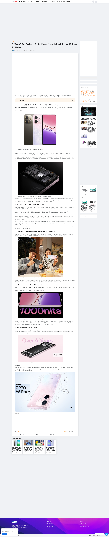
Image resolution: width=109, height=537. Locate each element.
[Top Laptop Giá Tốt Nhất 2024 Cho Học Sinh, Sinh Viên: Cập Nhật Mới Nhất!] (84, 122)
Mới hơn (14, 491)
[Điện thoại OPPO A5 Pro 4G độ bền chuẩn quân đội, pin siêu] (17, 443)
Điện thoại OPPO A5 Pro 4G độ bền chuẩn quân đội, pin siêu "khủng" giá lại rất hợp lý (16, 449)
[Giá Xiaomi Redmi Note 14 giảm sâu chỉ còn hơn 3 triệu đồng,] (39, 443)
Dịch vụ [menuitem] (32, 1)
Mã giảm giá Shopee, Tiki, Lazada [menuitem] (63, 1)
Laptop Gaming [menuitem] (44, 1)
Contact (93, 535)
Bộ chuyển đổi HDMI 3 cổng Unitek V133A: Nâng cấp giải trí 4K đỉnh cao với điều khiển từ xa (84, 195)
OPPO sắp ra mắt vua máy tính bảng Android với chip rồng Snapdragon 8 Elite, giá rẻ (28, 449)
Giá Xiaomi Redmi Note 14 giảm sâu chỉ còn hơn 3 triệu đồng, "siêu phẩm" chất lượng (39, 449)
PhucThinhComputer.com (84, 526)
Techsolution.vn (83, 524)
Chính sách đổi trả (49, 523)
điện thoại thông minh (19, 41)
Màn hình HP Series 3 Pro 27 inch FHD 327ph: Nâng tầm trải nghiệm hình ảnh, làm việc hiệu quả (92, 195)
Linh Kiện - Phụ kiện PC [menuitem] (23, 1)
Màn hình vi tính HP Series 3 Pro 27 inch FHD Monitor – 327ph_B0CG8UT (88, 93)
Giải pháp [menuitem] (37, 1)
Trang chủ (13, 41)
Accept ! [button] (4, 533)
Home (90, 535)
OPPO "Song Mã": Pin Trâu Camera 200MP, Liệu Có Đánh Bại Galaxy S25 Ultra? (91, 136)
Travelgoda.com (83, 523)
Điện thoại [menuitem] (52, 1)
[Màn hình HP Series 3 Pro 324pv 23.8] (84, 203)
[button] (93, 2)
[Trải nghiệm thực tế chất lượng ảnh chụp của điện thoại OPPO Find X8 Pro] (88, 111)
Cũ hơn (76, 491)
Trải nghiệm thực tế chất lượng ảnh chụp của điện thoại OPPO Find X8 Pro (88, 119)
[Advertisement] (45, 22)
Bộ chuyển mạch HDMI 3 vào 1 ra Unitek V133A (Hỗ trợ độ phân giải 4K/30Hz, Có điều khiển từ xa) (88, 90)
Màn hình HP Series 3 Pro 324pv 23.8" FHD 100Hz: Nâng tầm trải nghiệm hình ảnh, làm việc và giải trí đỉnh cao (84, 208)
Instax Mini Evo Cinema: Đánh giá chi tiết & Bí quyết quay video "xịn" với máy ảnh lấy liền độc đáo (91, 129)
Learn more (10, 531)
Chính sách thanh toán (50, 524)
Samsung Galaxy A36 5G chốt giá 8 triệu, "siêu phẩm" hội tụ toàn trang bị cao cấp (50, 449)
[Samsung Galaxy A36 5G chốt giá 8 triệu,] (50, 443)
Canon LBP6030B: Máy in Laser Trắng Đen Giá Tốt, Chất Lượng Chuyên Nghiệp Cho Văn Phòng (92, 208)
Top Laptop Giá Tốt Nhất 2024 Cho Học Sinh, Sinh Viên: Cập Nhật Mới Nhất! (91, 123)
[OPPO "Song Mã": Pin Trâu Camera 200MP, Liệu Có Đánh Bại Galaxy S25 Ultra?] (84, 136)
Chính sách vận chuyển (50, 526)
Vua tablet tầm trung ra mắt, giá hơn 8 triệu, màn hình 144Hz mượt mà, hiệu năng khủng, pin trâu (91, 143)
